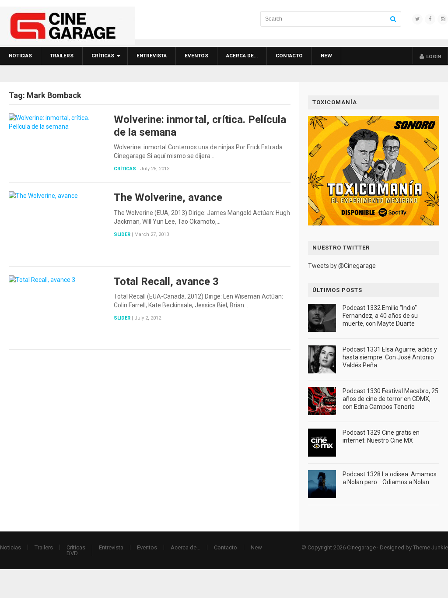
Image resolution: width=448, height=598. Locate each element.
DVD (72, 553)
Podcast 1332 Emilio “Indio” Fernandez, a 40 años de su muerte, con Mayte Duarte (380, 315)
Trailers (62, 56)
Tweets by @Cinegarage (342, 265)
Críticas (102, 56)
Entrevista (151, 56)
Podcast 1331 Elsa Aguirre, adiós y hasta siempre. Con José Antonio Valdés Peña (390, 357)
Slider (122, 234)
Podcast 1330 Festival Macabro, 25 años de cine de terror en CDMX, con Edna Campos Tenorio (390, 398)
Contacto (289, 56)
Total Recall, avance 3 (166, 281)
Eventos (196, 56)
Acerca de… (242, 56)
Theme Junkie (430, 547)
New (326, 56)
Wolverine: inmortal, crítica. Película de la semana (200, 125)
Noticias (20, 56)
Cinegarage (361, 547)
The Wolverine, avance (168, 197)
